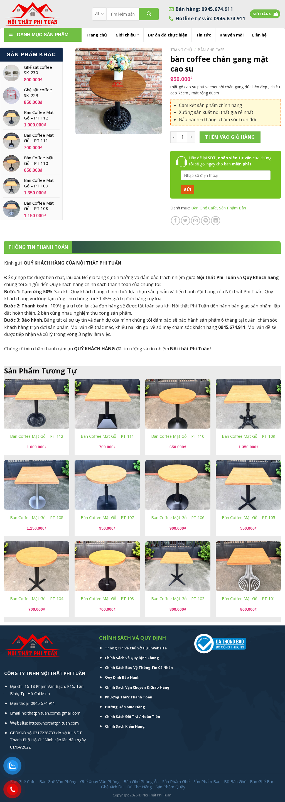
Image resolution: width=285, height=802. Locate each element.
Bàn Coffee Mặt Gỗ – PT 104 (36, 598)
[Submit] (149, 14)
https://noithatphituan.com (54, 723)
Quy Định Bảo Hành (122, 677)
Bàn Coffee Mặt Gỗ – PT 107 (107, 517)
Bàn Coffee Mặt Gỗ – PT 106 (177, 517)
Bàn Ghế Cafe (211, 49)
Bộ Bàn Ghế (235, 781)
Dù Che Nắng (139, 786)
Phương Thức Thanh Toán (128, 697)
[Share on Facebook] (175, 220)
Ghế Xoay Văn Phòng (100, 781)
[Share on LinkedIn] (215, 220)
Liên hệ (259, 35)
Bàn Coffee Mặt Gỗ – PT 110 (177, 436)
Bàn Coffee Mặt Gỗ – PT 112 (36, 436)
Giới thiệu (126, 35)
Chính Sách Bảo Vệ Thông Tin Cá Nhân (139, 667)
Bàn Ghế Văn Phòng (58, 781)
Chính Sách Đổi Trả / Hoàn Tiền (132, 716)
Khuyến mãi (232, 35)
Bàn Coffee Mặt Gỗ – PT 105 (248, 517)
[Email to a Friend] (195, 220)
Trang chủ (96, 35)
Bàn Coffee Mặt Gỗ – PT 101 (248, 598)
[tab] (38, 247)
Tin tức (203, 35)
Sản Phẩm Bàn (232, 208)
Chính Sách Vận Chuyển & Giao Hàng (137, 687)
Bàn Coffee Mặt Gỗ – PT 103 (107, 598)
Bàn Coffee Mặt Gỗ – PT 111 (107, 436)
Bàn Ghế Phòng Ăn (141, 781)
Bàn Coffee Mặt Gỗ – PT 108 (36, 517)
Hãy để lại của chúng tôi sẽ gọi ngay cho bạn (230, 161)
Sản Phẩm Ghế (176, 781)
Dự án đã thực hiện (167, 35)
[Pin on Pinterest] (205, 220)
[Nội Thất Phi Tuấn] (44, 14)
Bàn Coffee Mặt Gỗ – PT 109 (248, 436)
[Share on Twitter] (185, 220)
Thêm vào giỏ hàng (230, 137)
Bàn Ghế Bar (262, 781)
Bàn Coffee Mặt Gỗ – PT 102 (177, 598)
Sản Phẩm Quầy (170, 786)
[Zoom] (82, 127)
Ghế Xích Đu (112, 786)
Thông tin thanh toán (38, 247)
